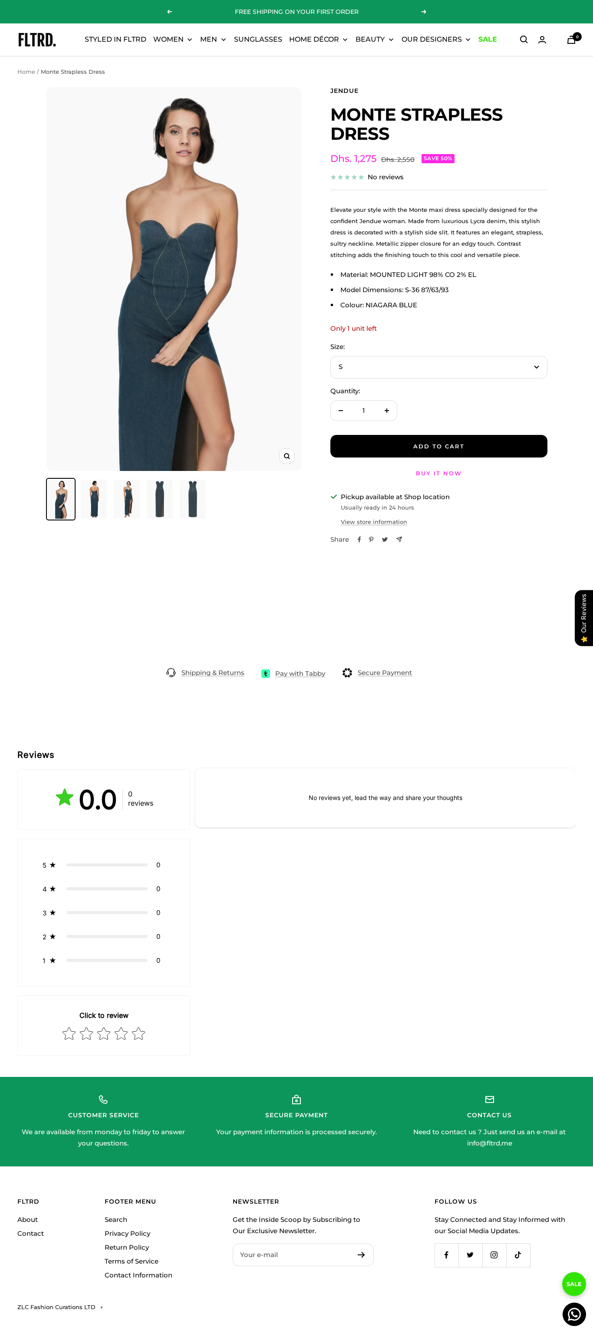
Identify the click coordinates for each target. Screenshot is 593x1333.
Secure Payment (385, 672)
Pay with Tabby (300, 673)
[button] (103, 864)
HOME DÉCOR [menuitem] (314, 39)
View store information (374, 521)
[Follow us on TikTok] (518, 1255)
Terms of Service (131, 1261)
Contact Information (138, 1275)
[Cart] (571, 40)
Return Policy (127, 1247)
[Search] (524, 39)
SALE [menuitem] (487, 39)
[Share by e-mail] (399, 539)
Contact (30, 1233)
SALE (574, 1284)
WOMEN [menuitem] (168, 39)
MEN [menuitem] (208, 39)
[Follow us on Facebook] (446, 1255)
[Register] (361, 1255)
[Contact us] (574, 1314)
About (27, 1219)
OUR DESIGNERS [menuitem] (432, 39)
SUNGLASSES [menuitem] (258, 39)
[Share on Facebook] (359, 539)
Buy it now (439, 473)
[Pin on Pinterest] (371, 539)
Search (116, 1219)
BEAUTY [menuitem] (370, 39)
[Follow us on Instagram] (494, 1255)
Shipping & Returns (212, 672)
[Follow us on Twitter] (470, 1255)
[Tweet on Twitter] (385, 539)
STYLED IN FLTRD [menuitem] (115, 39)
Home (26, 71)
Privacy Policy (127, 1233)
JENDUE (344, 91)
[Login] (542, 39)
